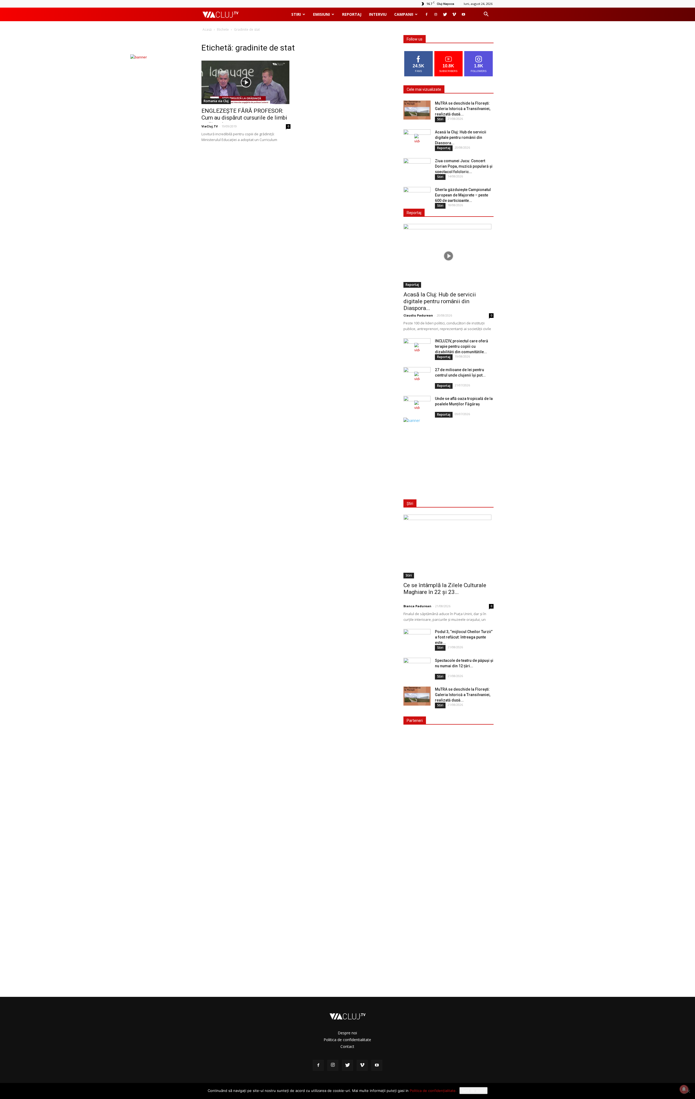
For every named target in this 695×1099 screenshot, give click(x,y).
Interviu (378, 14)
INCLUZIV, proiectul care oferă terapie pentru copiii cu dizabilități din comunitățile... (461, 346)
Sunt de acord (473, 1090)
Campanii (403, 14)
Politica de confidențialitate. (433, 1090)
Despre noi (347, 1032)
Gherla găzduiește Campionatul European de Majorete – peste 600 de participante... (463, 195)
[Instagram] (436, 14)
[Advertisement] (447, 457)
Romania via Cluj (216, 101)
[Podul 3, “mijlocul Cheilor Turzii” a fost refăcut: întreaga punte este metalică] (417, 638)
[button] (485, 14)
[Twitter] (445, 14)
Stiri (296, 14)
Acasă (207, 29)
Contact (347, 1046)
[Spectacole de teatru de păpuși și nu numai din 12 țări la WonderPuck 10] (417, 667)
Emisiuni (321, 14)
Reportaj (351, 14)
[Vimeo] (454, 14)
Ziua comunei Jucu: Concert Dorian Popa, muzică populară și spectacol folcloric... (463, 166)
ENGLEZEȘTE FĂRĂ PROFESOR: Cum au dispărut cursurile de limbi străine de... (244, 118)
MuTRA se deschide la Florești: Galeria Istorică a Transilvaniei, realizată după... (462, 108)
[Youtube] (463, 14)
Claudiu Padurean (418, 315)
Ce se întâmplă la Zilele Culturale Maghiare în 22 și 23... (444, 588)
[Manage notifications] (684, 1089)
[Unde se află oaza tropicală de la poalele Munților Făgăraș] (417, 405)
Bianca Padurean (417, 606)
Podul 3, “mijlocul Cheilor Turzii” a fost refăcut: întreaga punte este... (463, 637)
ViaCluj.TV (209, 126)
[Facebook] (426, 14)
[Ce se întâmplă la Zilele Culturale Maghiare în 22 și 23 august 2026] (448, 546)
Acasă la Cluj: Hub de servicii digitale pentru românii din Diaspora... (460, 137)
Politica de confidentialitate (347, 1039)
